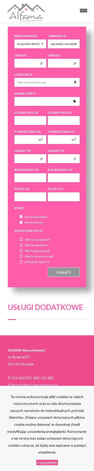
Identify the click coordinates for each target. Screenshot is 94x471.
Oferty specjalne (36, 245)
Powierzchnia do (61, 131)
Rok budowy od (26, 169)
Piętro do (55, 189)
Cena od (20, 55)
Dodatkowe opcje (28, 230)
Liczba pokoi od (26, 112)
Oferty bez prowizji (37, 250)
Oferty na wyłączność (39, 256)
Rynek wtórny (34, 222)
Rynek (19, 208)
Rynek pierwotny (36, 217)
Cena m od (22, 150)
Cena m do (56, 150)
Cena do (54, 55)
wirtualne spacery (37, 262)
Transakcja (57, 36)
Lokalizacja (23, 74)
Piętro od (22, 189)
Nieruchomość (25, 36)
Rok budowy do (60, 169)
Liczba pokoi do (60, 112)
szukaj (62, 272)
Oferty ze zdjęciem (37, 239)
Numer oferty (25, 93)
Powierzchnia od (27, 131)
